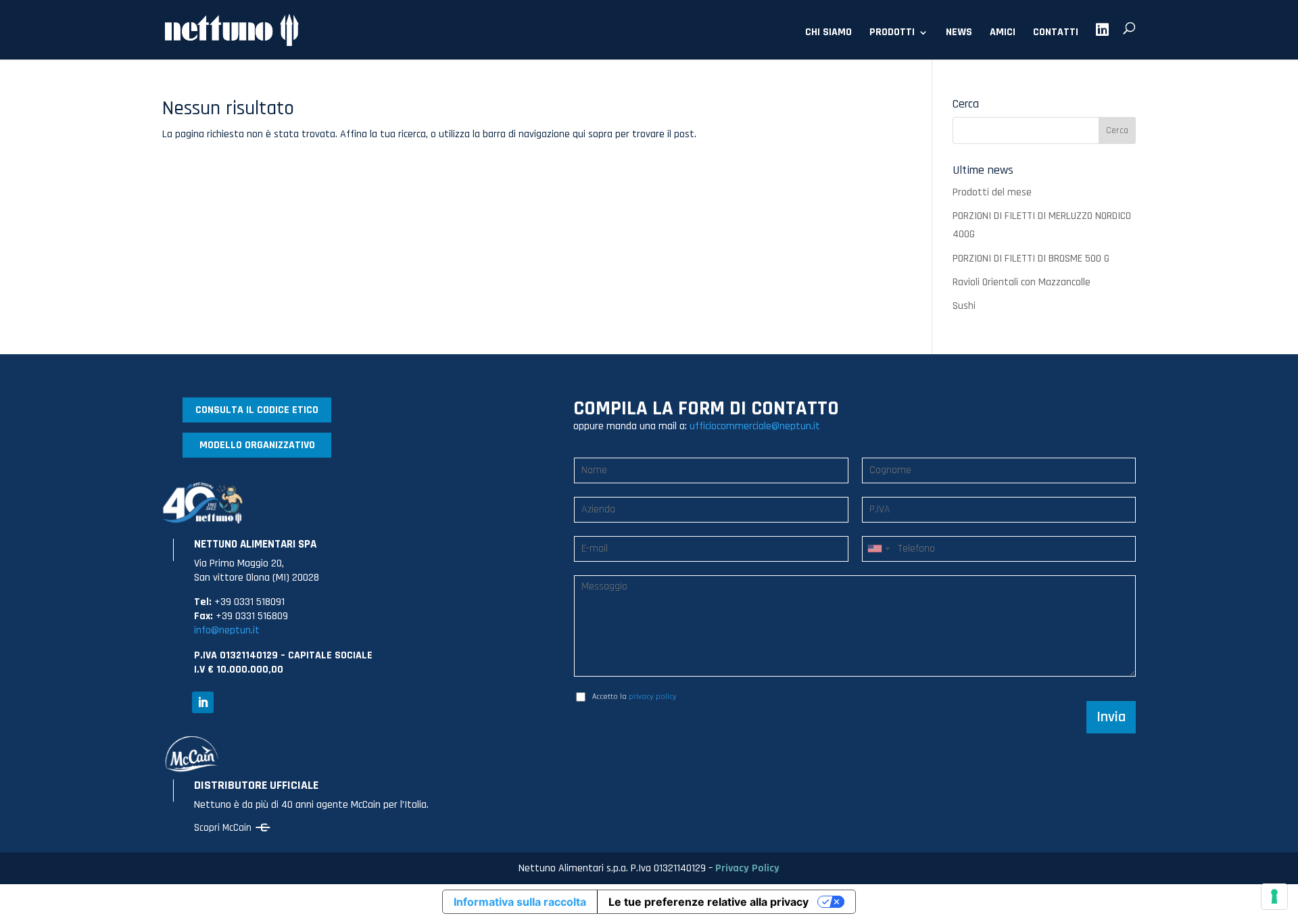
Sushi (964, 306)
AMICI (1002, 33)
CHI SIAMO (828, 33)
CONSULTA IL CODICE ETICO (256, 410)
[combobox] (878, 549)
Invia (1111, 717)
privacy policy (653, 697)
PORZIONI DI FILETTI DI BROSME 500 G (1031, 258)
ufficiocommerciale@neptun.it (755, 426)
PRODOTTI (892, 33)
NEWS (959, 33)
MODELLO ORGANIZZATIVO (257, 445)
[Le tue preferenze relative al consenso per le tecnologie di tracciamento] (1274, 896)
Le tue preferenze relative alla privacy (708, 902)
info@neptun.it (227, 630)
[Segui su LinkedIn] (203, 702)
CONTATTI (1055, 33)
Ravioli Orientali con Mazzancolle (1021, 282)
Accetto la (634, 697)
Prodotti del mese (992, 192)
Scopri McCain (222, 827)
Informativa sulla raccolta (520, 902)
